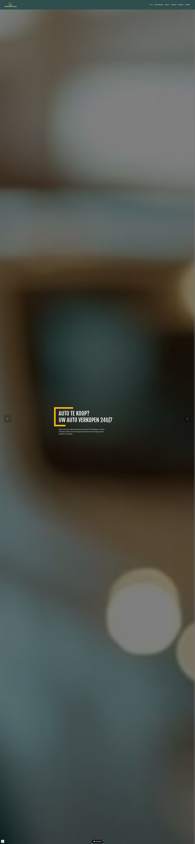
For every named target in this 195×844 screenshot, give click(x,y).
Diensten (174, 4)
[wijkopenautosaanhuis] (10, 4)
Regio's (167, 4)
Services (180, 4)
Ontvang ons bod (65, 439)
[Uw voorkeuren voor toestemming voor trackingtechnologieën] (2, 841)
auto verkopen (159, 4)
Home (151, 4)
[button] (97, 841)
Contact (187, 4)
